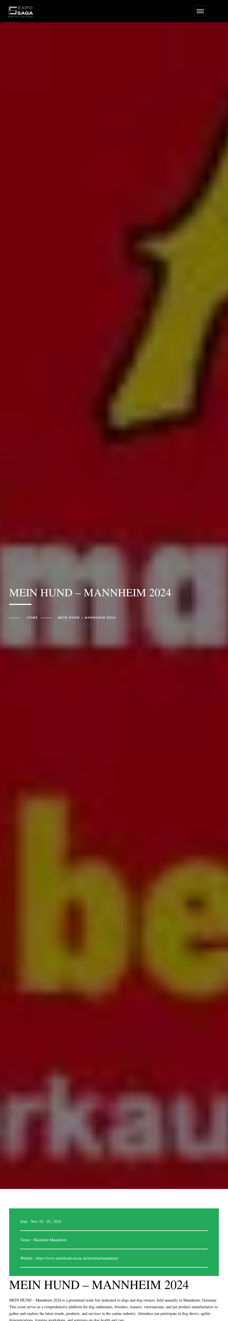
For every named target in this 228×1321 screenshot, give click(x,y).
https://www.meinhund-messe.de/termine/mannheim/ (77, 1258)
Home (32, 617)
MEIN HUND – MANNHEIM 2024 (87, 617)
